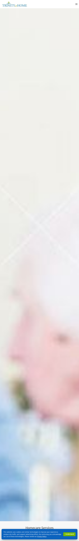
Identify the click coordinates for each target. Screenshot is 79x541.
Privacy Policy (41, 536)
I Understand (69, 534)
